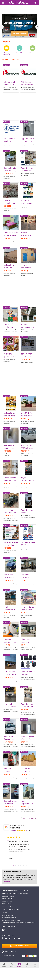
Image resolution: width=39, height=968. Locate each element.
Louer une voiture (23, 893)
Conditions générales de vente (10, 922)
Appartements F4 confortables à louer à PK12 (27, 707)
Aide (3, 920)
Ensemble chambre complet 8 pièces (28, 577)
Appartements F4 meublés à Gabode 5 (27, 171)
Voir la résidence (19, 34)
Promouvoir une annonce (9, 917)
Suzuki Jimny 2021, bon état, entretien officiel (11, 513)
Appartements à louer (8, 896)
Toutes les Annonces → (29, 818)
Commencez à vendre (20, 946)
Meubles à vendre (7, 901)
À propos (4, 912)
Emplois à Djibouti (7, 903)
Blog (18, 920)
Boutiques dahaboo (7, 915)
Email (5, 930)
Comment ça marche (11, 920)
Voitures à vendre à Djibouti (9, 893)
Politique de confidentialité (27, 922)
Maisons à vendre (7, 898)
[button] (13, 865)
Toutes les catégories (8, 906)
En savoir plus (7, 881)
